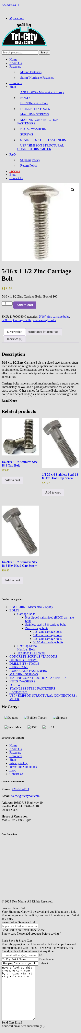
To (40, 955)
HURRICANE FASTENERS (28, 670)
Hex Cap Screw (27, 646)
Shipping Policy (30, 160)
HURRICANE (18, 667)
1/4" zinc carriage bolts (47, 635)
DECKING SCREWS (34, 103)
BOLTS (25, 97)
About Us (15, 63)
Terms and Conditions (23, 766)
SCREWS (26, 134)
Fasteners (15, 66)
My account (16, 18)
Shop (12, 86)
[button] (72, 189)
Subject (43, 963)
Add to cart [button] (12, 480)
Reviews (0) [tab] (14, 339)
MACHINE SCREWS (34, 114)
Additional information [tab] (43, 331)
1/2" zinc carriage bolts (47, 631)
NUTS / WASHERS (33, 129)
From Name (46, 959)
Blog (12, 174)
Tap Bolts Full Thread (31, 653)
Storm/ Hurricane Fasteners (37, 77)
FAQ (12, 154)
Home (13, 59)
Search (44, 52)
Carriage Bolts (22, 320)
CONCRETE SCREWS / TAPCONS (33, 656)
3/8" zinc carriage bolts (47, 638)
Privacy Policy (18, 763)
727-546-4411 (10, 5)
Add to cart (25, 305)
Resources (15, 83)
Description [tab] (14, 331)
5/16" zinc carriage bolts (54, 316)
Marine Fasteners (30, 72)
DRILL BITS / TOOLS (35, 108)
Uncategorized (18, 692)
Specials (14, 171)
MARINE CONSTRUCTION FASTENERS (38, 121)
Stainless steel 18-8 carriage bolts (45, 624)
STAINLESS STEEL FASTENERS (43, 140)
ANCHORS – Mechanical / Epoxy (42, 92)
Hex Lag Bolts (26, 649)
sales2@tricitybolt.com (25, 796)
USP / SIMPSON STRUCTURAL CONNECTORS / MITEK (40, 147)
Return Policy (28, 165)
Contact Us (16, 178)
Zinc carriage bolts (44, 320)
